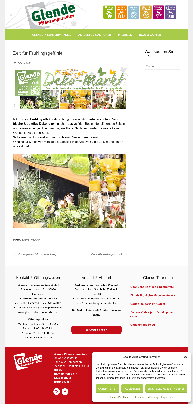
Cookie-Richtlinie (119, 397)
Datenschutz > (64, 377)
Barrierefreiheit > (65, 373)
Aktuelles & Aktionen (94, 34)
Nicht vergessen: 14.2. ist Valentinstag (36, 254)
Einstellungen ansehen (166, 388)
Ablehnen (132, 388)
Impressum (167, 397)
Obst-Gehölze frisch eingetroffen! (152, 286)
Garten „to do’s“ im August (147, 303)
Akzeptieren (107, 388)
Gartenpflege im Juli (143, 324)
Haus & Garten (150, 34)
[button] (185, 357)
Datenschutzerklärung (145, 397)
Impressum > (62, 381)
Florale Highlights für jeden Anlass (152, 295)
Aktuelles (35, 240)
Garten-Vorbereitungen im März (107, 254)
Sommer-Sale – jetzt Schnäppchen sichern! (152, 314)
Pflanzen (125, 34)
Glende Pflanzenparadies (51, 34)
